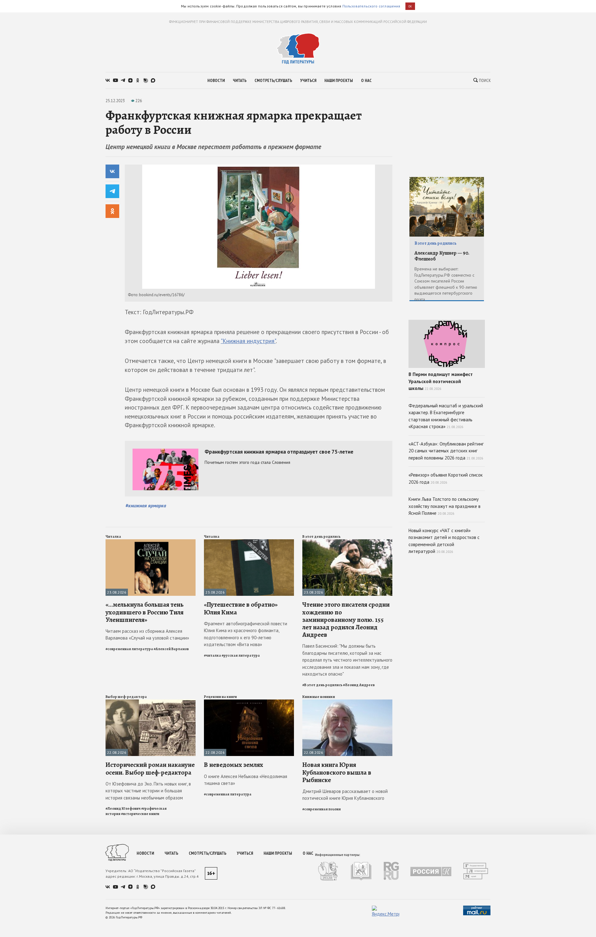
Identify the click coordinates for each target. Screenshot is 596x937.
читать (239, 80)
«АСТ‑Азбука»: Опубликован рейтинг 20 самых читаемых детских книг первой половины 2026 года (446, 451)
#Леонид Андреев (359, 684)
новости (216, 80)
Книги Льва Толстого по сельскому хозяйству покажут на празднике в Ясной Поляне (445, 506)
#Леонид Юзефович (123, 808)
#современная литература (129, 648)
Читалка (113, 536)
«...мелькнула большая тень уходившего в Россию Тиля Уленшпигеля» (144, 612)
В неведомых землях (233, 764)
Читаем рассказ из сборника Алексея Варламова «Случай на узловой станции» (147, 634)
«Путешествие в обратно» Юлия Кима (241, 608)
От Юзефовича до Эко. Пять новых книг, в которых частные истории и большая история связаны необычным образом (148, 791)
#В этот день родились (322, 684)
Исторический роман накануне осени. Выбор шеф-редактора (150, 768)
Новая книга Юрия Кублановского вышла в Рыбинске (336, 772)
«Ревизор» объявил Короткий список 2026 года (446, 478)
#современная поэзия (321, 809)
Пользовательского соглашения (371, 6)
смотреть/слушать (273, 80)
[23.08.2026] (151, 542)
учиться (308, 80)
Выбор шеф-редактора (126, 696)
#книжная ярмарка (145, 505)
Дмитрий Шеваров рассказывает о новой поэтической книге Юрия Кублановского (345, 794)
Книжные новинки (318, 696)
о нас (366, 80)
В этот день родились (321, 536)
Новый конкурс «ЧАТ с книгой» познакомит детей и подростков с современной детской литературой (444, 541)
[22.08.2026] (151, 702)
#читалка (212, 655)
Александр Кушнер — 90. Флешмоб (441, 256)
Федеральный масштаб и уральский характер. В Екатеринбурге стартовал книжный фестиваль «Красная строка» (446, 416)
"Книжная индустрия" (248, 341)
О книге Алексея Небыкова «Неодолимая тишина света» (245, 779)
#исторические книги (140, 813)
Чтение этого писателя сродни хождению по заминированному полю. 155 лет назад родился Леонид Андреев (346, 619)
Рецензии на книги (220, 696)
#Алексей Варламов (171, 648)
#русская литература (241, 655)
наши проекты (338, 80)
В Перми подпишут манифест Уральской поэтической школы (441, 381)
